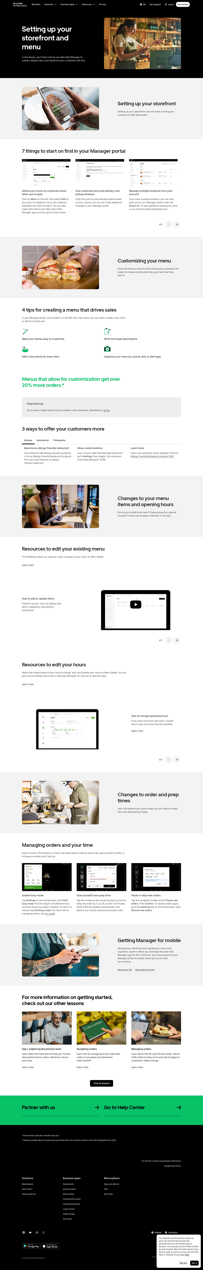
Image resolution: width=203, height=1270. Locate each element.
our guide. (50, 913)
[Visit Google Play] (31, 1246)
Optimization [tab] (43, 440)
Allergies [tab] (28, 440)
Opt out (183, 1263)
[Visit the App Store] (50, 1246)
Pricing (102, 4)
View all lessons (101, 1083)
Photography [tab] (59, 440)
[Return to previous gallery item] (168, 640)
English (158, 1232)
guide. (107, 410)
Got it (194, 1263)
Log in (171, 4)
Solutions (48, 4)
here (187, 1255)
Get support (155, 4)
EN (144, 4)
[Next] (176, 224)
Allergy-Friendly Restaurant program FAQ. (152, 456)
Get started (183, 4)
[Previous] (168, 224)
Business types (68, 4)
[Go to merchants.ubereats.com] (20, 4)
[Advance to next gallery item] (176, 640)
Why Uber (36, 4)
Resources (87, 4)
